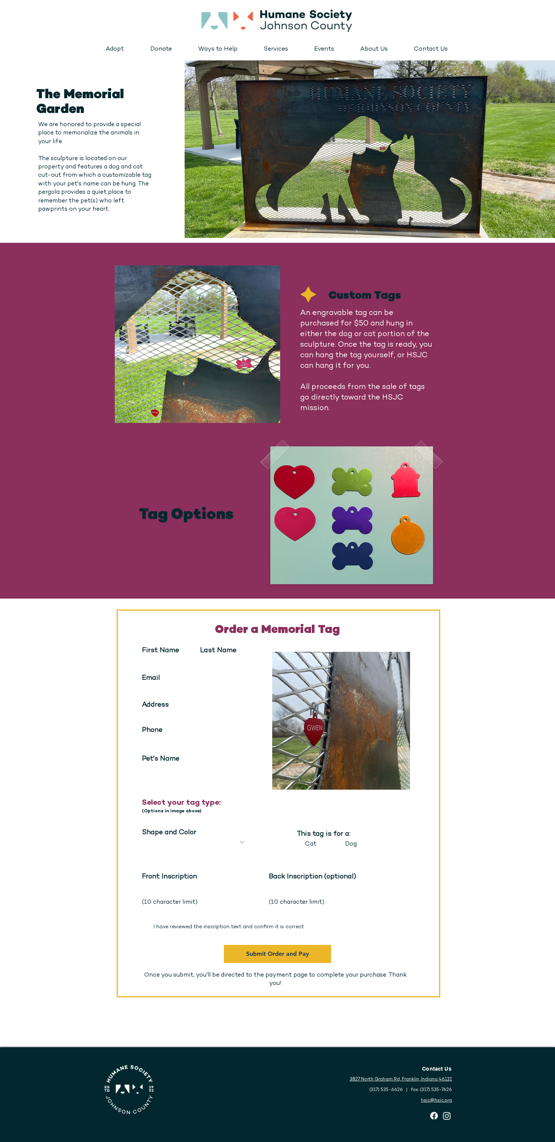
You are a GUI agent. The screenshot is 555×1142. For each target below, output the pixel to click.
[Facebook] (434, 1116)
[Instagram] (447, 1116)
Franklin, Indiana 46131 (427, 1079)
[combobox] (195, 716)
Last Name (218, 650)
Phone (152, 730)
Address (155, 705)
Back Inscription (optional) (312, 876)
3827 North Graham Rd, (376, 1079)
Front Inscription (169, 876)
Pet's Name (160, 759)
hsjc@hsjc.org (436, 1100)
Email (151, 678)
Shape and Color (169, 832)
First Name (160, 650)
